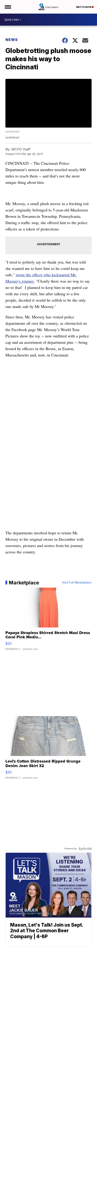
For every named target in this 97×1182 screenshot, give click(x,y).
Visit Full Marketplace (77, 582)
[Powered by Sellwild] (85, 848)
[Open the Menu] (7, 6)
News (11, 39)
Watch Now (84, 7)
